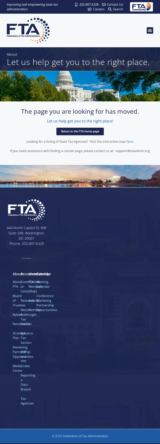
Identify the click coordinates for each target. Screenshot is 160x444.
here (129, 141)
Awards (33, 300)
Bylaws (18, 314)
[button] (150, 30)
